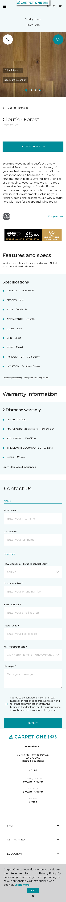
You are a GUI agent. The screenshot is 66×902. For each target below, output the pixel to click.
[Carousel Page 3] (36, 90)
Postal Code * (11, 626)
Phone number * (13, 583)
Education (14, 853)
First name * (10, 510)
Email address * (12, 604)
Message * (9, 666)
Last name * (10, 531)
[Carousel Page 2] (31, 90)
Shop (10, 825)
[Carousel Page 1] (26, 90)
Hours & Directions (33, 761)
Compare (53, 216)
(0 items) (60, 6)
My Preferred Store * (15, 647)
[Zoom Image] (8, 39)
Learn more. (22, 884)
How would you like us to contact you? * (26, 564)
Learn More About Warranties (19, 467)
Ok (33, 890)
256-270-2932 (33, 25)
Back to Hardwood (18, 107)
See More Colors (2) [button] (15, 80)
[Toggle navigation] (5, 6)
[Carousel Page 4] (40, 90)
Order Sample (30, 146)
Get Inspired (16, 839)
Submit (33, 723)
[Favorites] (54, 6)
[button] (48, 6)
